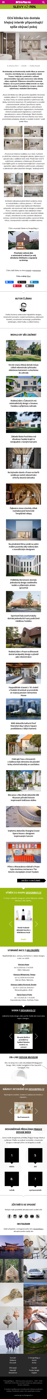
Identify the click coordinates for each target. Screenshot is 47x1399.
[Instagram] (15, 1216)
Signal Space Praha (24, 994)
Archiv (34, 1362)
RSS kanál (13, 1367)
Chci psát (13, 1362)
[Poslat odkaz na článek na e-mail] (29, 285)
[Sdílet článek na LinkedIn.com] (34, 282)
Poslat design (34, 1370)
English (34, 1372)
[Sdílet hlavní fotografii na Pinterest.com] (17, 285)
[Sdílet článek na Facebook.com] (9, 282)
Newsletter (13, 1372)
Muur (29, 276)
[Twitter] (20, 1216)
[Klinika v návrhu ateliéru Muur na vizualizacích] (23, 46)
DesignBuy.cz (33, 892)
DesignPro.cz (36, 1089)
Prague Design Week (29, 1130)
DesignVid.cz (27, 1010)
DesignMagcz (38, 1229)
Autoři (34, 1360)
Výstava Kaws (23, 964)
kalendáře (32, 950)
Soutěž (34, 1367)
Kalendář (13, 1370)
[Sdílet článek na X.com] (21, 282)
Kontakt (13, 1357)
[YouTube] (32, 1216)
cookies (9, 1391)
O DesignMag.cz (34, 1357)
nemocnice (37, 270)
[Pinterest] (26, 1216)
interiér (28, 270)
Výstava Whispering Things (24, 974)
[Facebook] (9, 1216)
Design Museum (28, 1057)
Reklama (13, 1360)
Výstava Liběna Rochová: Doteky (23, 984)
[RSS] (37, 1216)
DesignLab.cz (28, 1395)
